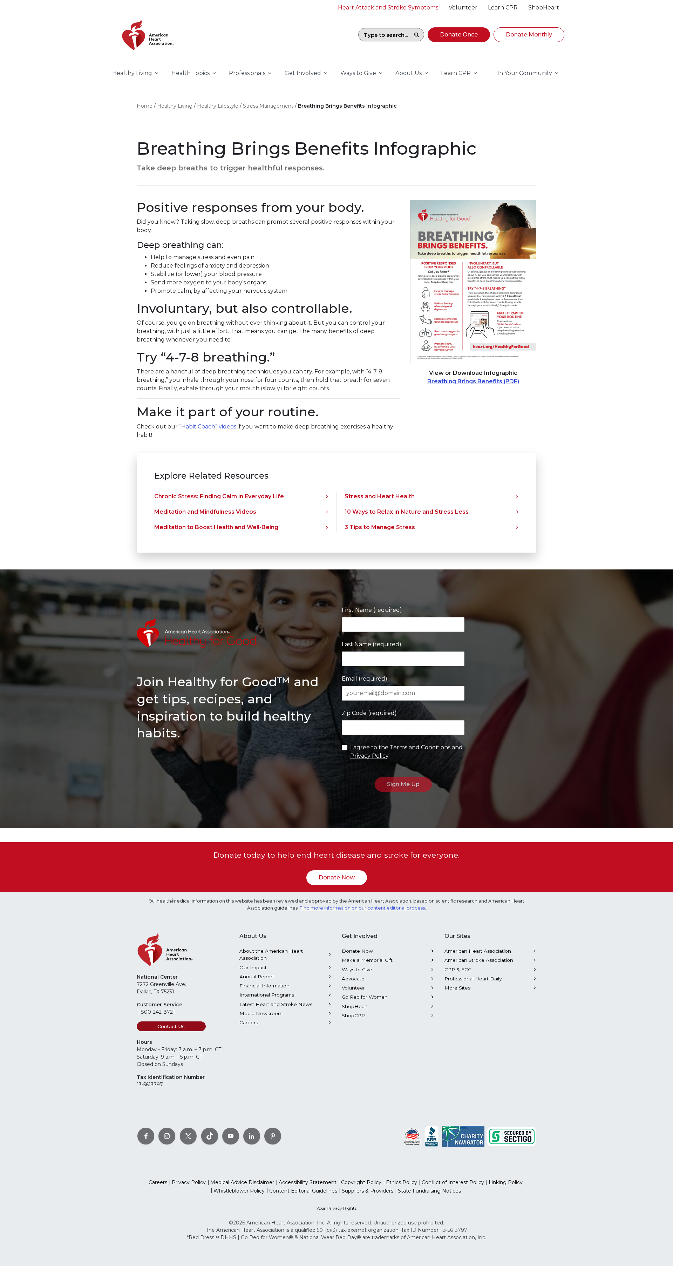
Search (416, 34)
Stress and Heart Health (380, 496)
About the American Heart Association (271, 954)
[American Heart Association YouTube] (231, 1136)
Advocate (353, 978)
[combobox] (384, 34)
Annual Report (256, 976)
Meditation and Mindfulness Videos (205, 511)
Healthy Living (174, 106)
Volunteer (353, 988)
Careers (248, 1022)
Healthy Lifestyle (217, 106)
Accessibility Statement (307, 1182)
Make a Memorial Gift (367, 960)
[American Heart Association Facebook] (146, 1136)
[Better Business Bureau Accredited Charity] (432, 1136)
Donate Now (337, 877)
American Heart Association (477, 951)
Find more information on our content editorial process (362, 908)
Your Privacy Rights (336, 1208)
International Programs (266, 995)
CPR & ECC (457, 969)
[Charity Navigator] (463, 1136)
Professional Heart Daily (473, 978)
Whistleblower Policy (239, 1191)
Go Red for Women (365, 997)
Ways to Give (357, 969)
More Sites (457, 988)
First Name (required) (372, 610)
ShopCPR (353, 1015)
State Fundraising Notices (429, 1191)
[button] (459, 34)
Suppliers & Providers (367, 1191)
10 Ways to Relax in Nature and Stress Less (407, 511)
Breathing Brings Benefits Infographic (347, 106)
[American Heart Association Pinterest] (273, 1136)
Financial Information (264, 985)
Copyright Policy (361, 1182)
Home (144, 106)
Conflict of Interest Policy (453, 1182)
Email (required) (364, 678)
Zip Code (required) (369, 713)
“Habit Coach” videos (207, 426)
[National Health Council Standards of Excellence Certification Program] (412, 1136)
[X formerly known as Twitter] (188, 1136)
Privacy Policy (369, 755)
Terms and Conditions (420, 747)
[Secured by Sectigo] (511, 1136)
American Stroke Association (478, 960)
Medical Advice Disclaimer (242, 1182)
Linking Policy (506, 1182)
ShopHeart (355, 1006)
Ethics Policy (401, 1182)
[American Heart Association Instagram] (167, 1136)
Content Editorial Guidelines (303, 1191)
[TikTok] (209, 1136)
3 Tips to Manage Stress (380, 527)
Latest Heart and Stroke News (275, 1004)
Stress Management (268, 106)
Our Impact (253, 967)
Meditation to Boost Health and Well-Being (216, 527)
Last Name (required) (371, 644)
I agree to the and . (406, 751)
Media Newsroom (261, 1013)
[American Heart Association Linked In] (252, 1136)
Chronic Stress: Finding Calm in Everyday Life (219, 496)
